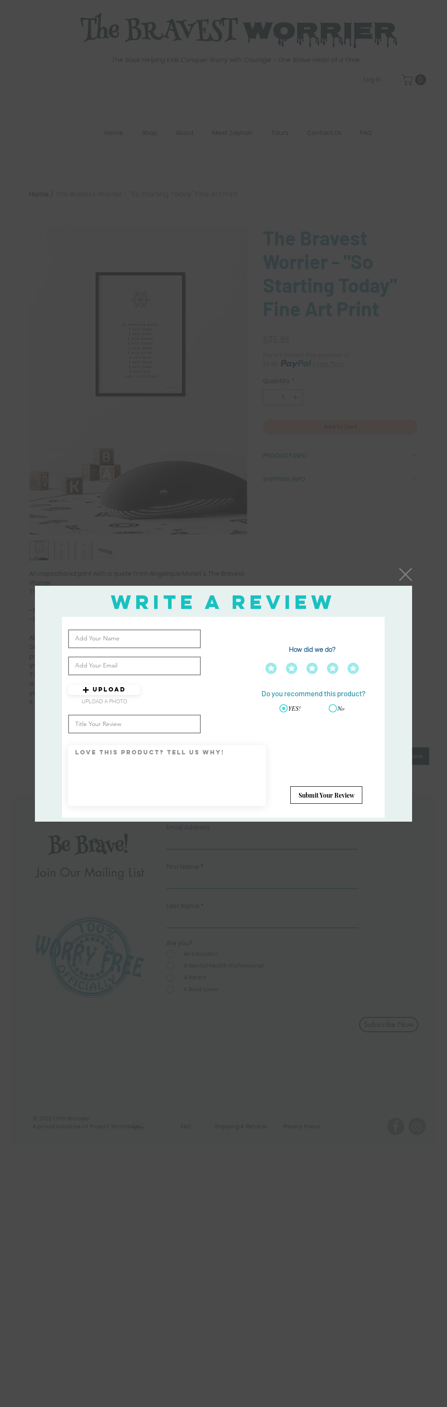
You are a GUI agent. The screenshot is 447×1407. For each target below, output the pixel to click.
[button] (405, 574)
